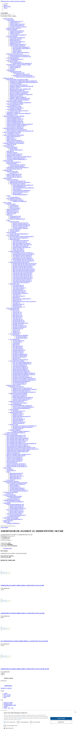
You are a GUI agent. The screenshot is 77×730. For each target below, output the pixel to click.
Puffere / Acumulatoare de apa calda (12, 132)
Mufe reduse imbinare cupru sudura (22, 244)
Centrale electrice (14, 22)
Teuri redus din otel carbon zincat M (22, 281)
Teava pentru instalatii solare (14, 154)
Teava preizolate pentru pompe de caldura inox (18, 446)
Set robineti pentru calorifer (20, 394)
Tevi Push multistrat (18, 340)
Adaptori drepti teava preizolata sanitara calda (18, 450)
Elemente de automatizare (10, 494)
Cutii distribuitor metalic (16, 59)
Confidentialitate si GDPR (10, 705)
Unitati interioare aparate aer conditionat (20, 182)
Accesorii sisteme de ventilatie (14, 109)
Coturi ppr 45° (17, 313)
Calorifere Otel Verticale (16, 32)
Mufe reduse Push (18, 346)
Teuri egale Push (17, 347)
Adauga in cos (6, 537)
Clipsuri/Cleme (17, 49)
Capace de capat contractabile (15, 459)
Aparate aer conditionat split (17, 181)
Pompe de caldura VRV (12, 171)
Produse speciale (8, 520)
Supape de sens (17, 417)
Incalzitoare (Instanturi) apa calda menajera (14, 143)
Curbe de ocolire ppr (18, 320)
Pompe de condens (15, 229)
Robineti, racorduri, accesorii (13, 385)
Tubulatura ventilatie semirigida (18, 97)
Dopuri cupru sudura (18, 248)
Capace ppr (16, 329)
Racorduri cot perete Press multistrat (22, 377)
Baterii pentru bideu (15, 477)
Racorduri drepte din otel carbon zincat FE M (24, 263)
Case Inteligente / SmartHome (11, 492)
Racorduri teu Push (18, 352)
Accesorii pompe (14, 231)
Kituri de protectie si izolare (14, 461)
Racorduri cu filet (14, 424)
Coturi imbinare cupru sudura (21, 240)
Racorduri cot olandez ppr (20, 325)
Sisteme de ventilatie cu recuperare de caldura (17, 79)
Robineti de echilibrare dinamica (21, 431)
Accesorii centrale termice (17, 25)
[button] (26, 728)
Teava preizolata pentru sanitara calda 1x (17, 439)
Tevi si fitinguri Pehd (15, 333)
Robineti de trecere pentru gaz (17, 401)
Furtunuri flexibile (15, 486)
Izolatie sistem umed (16, 39)
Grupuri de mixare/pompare (17, 41)
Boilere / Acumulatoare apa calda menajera (14, 135)
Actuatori (13, 68)
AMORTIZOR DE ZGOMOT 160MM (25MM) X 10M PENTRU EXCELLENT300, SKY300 (25, 669)
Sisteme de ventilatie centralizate (14, 101)
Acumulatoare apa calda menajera (15, 141)
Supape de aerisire (18, 420)
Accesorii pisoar (11, 470)
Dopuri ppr (16, 331)
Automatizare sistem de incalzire (14, 496)
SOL (9, 708)
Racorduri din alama (14, 283)
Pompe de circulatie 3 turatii (20, 223)
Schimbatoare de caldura (16, 95)
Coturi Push (16, 343)
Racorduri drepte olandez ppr (20, 323)
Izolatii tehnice (7, 503)
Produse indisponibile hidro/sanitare (16, 432)
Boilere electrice (12, 139)
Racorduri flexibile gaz (19, 411)
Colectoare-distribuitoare (15, 404)
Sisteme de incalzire (8, 18)
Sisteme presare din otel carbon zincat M (19, 262)
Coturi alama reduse (18, 286)
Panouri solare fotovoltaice (14, 162)
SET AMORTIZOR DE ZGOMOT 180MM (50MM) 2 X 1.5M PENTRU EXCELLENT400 (24, 641)
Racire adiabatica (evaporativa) (14, 198)
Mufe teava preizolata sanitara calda (16, 455)
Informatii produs (8, 548)
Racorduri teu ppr (18, 328)
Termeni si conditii (8, 702)
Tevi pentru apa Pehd (21, 336)
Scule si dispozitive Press (19, 384)
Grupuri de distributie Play (14, 117)
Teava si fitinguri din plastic (13, 308)
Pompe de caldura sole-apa (14, 175)
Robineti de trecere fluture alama (21, 390)
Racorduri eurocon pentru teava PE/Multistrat (24, 425)
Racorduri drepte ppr (19, 321)
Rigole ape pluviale (15, 208)
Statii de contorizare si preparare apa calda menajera (20, 131)
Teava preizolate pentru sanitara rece (16, 442)
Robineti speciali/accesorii (16, 412)
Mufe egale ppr (17, 315)
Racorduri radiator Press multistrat (21, 381)
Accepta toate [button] (61, 718)
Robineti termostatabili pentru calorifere (23, 397)
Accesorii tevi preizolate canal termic (16, 463)
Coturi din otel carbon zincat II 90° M (22, 274)
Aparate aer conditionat (12, 179)
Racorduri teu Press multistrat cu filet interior (24, 379)
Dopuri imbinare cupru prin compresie (22, 258)
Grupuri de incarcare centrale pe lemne (17, 125)
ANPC (5, 708)
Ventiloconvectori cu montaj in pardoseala (22, 75)
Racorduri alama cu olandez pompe (22, 298)
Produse (5, 5)
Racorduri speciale (18, 428)
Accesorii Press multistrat (20, 382)
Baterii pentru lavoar (16, 474)
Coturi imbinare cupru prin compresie (23, 252)
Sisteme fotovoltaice (8, 160)
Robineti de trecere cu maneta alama (22, 388)
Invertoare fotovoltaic (12, 163)
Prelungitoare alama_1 (19, 306)
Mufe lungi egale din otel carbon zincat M (23, 271)
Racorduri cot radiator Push (20, 354)
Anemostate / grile (15, 87)
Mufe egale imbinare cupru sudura (22, 243)
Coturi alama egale (18, 285)
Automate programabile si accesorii (12, 500)
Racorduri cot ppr (18, 324)
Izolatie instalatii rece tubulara (18, 508)
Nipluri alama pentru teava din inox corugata (24, 301)
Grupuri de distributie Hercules (15, 122)
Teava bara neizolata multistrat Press (22, 363)
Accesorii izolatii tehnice (13, 516)
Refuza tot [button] (61, 722)
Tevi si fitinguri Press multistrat (17, 361)
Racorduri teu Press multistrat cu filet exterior (24, 378)
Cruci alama (16, 302)
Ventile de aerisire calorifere (20, 400)
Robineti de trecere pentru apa (17, 386)
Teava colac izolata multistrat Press (22, 362)
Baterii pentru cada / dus (16, 476)
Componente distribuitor (13, 523)
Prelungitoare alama (18, 304)
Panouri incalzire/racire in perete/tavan (19, 55)
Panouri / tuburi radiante (12, 60)
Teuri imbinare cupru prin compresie (22, 255)
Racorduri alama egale (19, 290)
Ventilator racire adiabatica (20, 201)
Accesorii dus (11, 480)
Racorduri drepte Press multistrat (21, 371)
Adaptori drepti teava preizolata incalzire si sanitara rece (21, 447)
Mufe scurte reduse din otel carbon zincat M (24, 270)
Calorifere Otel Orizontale (17, 30)
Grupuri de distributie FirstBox (15, 118)
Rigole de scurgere (11, 204)
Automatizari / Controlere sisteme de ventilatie (19, 113)
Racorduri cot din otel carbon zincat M (23, 266)
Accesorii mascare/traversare (20, 191)
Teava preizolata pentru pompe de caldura (17, 444)
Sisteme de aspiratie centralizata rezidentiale (17, 482)
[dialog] (38, 720)
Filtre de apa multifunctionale (17, 218)
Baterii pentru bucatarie (16, 473)
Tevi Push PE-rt (17, 342)
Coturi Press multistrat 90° (20, 365)
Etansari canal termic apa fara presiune (17, 466)
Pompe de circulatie (14, 221)
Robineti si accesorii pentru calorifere (18, 393)
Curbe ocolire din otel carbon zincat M (23, 278)
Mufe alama (16, 297)
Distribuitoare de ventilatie (17, 90)
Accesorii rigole (14, 205)
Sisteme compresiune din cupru (17, 251)
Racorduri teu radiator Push (20, 355)
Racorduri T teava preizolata (14, 457)
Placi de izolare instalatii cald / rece (15, 509)
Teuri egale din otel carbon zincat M (22, 279)
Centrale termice (10, 20)
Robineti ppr (17, 332)
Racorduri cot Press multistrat (21, 375)
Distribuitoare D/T (15, 43)
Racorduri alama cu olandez (20, 293)
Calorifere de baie (15, 33)
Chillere (8, 195)
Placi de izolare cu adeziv (16, 512)
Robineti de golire (18, 415)
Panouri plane (14, 148)
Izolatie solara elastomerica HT (18, 515)
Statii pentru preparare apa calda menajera (13, 128)
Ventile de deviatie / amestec (14, 155)
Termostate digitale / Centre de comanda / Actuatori (19, 64)
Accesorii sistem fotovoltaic (14, 168)
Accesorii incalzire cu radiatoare (18, 34)
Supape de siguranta (18, 423)
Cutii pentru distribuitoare (13, 57)
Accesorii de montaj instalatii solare (16, 158)
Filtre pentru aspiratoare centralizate (19, 490)
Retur (5, 697)
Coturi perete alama (18, 289)
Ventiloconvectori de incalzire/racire (25, 76)
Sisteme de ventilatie (8, 78)
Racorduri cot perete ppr (19, 327)
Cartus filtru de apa (15, 217)
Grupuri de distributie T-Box (14, 120)
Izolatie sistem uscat (15, 40)
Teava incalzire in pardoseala (17, 37)
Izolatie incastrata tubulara (17, 507)
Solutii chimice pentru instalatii (11, 517)
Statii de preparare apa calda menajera (17, 129)
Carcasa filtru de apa (15, 216)
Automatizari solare (12, 152)
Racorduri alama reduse (19, 292)
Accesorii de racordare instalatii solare (17, 159)
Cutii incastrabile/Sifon (19, 186)
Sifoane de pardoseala (13, 209)
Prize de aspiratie (14, 485)
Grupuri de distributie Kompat (15, 121)
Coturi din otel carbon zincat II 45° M (22, 273)
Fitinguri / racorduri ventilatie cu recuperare (21, 94)
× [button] (75, 712)
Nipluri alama (17, 300)
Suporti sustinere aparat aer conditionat (23, 185)
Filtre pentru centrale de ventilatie (19, 93)
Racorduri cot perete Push (20, 356)
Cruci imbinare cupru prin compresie (22, 256)
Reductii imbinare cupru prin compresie (23, 259)
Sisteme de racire (8, 178)
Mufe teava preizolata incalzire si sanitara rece (19, 454)
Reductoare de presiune (19, 421)
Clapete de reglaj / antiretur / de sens (19, 110)
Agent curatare (17, 189)
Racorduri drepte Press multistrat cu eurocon (24, 374)
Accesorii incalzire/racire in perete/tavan (20, 56)
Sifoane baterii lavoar (15, 478)
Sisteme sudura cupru (15, 239)
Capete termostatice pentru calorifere (22, 398)
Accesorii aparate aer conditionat (17, 183)
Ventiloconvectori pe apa (15, 71)
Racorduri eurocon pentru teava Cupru (23, 427)
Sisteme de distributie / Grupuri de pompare (14, 116)
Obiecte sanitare (7, 467)
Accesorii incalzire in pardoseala (17, 45)
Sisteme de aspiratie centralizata (11, 481)
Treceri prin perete (12, 462)
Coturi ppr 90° (17, 312)
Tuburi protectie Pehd (22, 338)
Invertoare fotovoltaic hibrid (17, 166)
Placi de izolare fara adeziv (17, 511)
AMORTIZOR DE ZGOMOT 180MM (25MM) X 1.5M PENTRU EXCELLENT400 (22, 613)
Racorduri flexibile (14, 409)
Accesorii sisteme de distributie (15, 126)
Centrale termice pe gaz (16, 21)
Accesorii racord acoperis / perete (19, 85)
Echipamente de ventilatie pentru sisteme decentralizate (24, 82)
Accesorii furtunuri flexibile (17, 488)
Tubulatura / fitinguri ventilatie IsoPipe (20, 98)
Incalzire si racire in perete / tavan (14, 53)
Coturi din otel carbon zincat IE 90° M (22, 277)
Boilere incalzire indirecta (13, 136)
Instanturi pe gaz (11, 144)
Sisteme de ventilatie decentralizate (15, 103)
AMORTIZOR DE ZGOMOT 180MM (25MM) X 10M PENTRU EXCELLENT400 (22, 585)
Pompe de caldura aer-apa (14, 174)
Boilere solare (11, 137)
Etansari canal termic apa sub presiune (16, 465)
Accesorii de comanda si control (18, 26)
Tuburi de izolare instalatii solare (14, 513)
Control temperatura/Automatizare (21, 190)
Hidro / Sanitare (7, 202)
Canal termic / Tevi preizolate (11, 434)
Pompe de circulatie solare (20, 227)
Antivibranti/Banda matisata (20, 194)
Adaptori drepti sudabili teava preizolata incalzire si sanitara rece (23, 448)
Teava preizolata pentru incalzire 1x (16, 435)
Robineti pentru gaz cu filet (20, 402)
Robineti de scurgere (18, 413)
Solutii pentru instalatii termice (15, 519)
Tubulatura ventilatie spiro (17, 108)
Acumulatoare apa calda (13, 133)
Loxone (10, 493)
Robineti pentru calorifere (20, 396)
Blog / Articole (7, 6)
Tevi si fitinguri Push (14, 339)
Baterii (8, 471)
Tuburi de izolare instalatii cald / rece (15, 504)
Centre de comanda (15, 67)
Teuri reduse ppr (18, 319)
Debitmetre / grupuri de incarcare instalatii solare (19, 156)
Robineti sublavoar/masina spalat (21, 416)
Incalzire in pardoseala (12, 36)
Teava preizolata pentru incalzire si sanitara (18, 438)
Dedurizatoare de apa (12, 210)
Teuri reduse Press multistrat (20, 367)
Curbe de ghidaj (17, 51)
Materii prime (7, 522)
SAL (12, 708)
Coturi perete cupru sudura (20, 241)
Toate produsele (4, 527)
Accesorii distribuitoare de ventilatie (19, 91)
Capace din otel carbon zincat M (21, 282)
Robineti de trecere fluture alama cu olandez (24, 392)
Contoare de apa (11, 213)
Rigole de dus (14, 206)
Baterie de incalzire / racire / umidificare (20, 89)
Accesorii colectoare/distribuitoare (21, 408)
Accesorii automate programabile (15, 501)
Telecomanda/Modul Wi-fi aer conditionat (23, 187)
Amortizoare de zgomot (13, 112)
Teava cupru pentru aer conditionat (19, 237)
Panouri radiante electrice (16, 62)
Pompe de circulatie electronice (21, 224)
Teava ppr (16, 310)
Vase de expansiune (11, 232)
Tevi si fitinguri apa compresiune (20, 335)
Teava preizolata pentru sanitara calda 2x (17, 440)
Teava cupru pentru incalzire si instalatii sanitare (22, 236)
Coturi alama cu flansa (19, 296)
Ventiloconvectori (11, 70)
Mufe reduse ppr (18, 316)
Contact (5, 7)
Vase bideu (10, 469)
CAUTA (6, 3)
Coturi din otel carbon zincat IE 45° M (22, 275)
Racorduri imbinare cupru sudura (22, 247)
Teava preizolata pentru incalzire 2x (16, 436)
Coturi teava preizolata (13, 453)
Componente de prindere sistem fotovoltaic (18, 167)
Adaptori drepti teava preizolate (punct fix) (17, 451)
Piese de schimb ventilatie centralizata (19, 99)
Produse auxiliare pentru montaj (21, 52)
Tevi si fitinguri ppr (14, 309)
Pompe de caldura (8, 170)
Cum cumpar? (7, 696)
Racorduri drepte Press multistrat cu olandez (24, 373)
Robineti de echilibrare (15, 430)
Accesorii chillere (15, 197)
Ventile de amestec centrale (17, 24)
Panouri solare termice (12, 147)
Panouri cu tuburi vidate (16, 149)
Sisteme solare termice (9, 145)
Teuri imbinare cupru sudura (20, 246)
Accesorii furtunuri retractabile (18, 489)
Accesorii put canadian (16, 83)
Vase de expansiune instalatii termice (19, 233)
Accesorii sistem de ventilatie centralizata (20, 102)
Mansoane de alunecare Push (20, 359)
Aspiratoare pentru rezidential (17, 484)
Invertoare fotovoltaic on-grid (17, 164)
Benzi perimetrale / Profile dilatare (21, 48)
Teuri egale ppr (17, 317)
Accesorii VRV (14, 172)
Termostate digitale (15, 66)
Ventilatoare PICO (15, 105)
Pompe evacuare (17, 193)
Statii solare (10, 151)
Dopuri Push (16, 358)
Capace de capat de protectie (14, 458)
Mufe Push (16, 344)
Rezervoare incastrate (13, 212)
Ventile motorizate (15, 497)
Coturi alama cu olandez (19, 287)
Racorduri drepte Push (19, 350)
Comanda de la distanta (13, 499)
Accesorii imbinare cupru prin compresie (23, 260)
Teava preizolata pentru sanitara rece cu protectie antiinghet (21, 443)
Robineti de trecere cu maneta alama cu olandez (25, 389)
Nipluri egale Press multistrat (20, 369)
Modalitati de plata (8, 704)
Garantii (5, 706)
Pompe (8, 220)
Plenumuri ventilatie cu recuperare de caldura (21, 86)
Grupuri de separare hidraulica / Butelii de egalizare (20, 124)
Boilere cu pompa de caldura (14, 140)
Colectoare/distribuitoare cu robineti (22, 405)
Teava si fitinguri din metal (13, 235)
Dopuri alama (17, 305)
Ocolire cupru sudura (18, 250)
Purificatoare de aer (12, 114)
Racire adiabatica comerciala (16, 200)
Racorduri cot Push (18, 351)
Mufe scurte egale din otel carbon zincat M (24, 269)
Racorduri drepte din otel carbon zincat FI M (24, 264)
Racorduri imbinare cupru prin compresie (23, 254)
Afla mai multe (17, 719)
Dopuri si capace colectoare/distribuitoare (23, 407)
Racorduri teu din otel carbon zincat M (23, 267)
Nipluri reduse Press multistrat (21, 370)
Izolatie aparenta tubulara (17, 505)
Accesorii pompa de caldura (14, 177)
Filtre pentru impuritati (19, 419)
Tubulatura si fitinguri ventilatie (14, 106)
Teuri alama (16, 294)
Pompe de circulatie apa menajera (21, 225)
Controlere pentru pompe (14, 28)
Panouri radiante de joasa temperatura (22, 63)
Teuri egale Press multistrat (20, 366)
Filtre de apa (9, 214)
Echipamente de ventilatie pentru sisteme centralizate (23, 80)
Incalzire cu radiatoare (12, 29)
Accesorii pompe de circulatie (20, 228)
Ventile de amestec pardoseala (18, 44)
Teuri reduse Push (18, 348)
